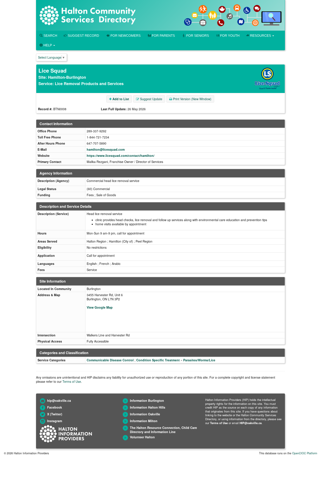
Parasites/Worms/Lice (199, 360)
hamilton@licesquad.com (106, 149)
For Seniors (197, 35)
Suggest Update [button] (150, 99)
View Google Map (100, 307)
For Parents (163, 35)
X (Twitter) (54, 414)
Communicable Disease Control (110, 360)
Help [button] (48, 45)
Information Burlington (147, 400)
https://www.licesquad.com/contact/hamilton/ (120, 155)
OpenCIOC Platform (304, 453)
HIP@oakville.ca (251, 423)
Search (50, 35)
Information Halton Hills (147, 407)
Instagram (54, 421)
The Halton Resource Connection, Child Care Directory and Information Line (163, 429)
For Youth (230, 35)
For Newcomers (125, 35)
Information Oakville (145, 414)
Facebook (54, 407)
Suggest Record (83, 35)
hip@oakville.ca (59, 400)
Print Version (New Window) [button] (191, 99)
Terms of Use (71, 381)
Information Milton (143, 421)
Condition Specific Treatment (158, 360)
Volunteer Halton (142, 437)
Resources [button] (260, 35)
